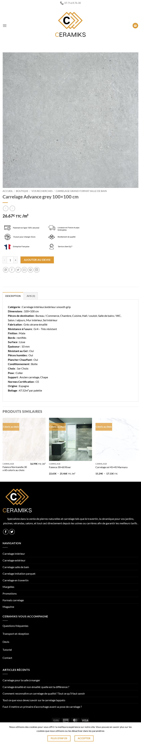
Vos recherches (41, 191)
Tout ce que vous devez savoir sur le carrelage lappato (34, 700)
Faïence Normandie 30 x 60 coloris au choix (15, 469)
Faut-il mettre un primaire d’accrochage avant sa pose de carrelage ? (42, 706)
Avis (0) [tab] (31, 296)
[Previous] (2, 449)
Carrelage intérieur (14, 553)
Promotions (10, 593)
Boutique (22, 191)
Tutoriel (7, 649)
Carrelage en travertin (16, 580)
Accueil (8, 191)
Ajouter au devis (37, 259)
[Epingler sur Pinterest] (30, 270)
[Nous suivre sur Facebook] (6, 532)
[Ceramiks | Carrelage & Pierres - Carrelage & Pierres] (70, 25)
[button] (5, 25)
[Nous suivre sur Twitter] (12, 532)
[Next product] (5, 208)
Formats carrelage (13, 600)
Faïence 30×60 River (60, 467)
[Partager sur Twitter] (18, 270)
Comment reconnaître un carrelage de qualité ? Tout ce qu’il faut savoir (44, 693)
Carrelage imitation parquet (19, 573)
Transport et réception (16, 633)
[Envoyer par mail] (24, 270)
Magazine (8, 606)
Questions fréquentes (15, 625)
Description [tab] (13, 296)
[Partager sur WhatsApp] (6, 270)
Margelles (8, 586)
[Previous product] (12, 208)
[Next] (138, 449)
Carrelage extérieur (14, 560)
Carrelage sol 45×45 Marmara (111, 467)
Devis (6, 641)
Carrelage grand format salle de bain (81, 191)
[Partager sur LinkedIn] (37, 270)
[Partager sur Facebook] (12, 270)
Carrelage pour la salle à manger (21, 680)
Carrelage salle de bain (16, 567)
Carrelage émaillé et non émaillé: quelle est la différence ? (36, 687)
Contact (7, 657)
